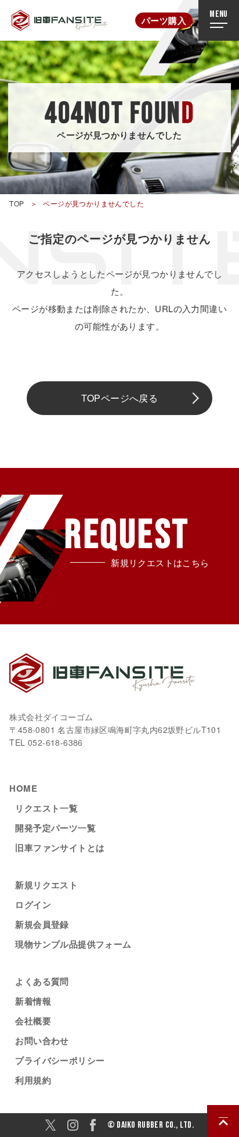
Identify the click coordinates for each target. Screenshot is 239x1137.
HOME (23, 788)
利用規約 (33, 1080)
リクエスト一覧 (46, 808)
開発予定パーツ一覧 (55, 827)
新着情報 (33, 1001)
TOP (16, 203)
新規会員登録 (41, 924)
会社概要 (33, 1020)
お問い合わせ (41, 1040)
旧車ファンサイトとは (59, 847)
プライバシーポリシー (59, 1060)
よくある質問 (41, 981)
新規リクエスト (46, 884)
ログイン (33, 904)
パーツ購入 (164, 20)
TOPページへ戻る (119, 398)
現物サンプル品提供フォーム (73, 944)
